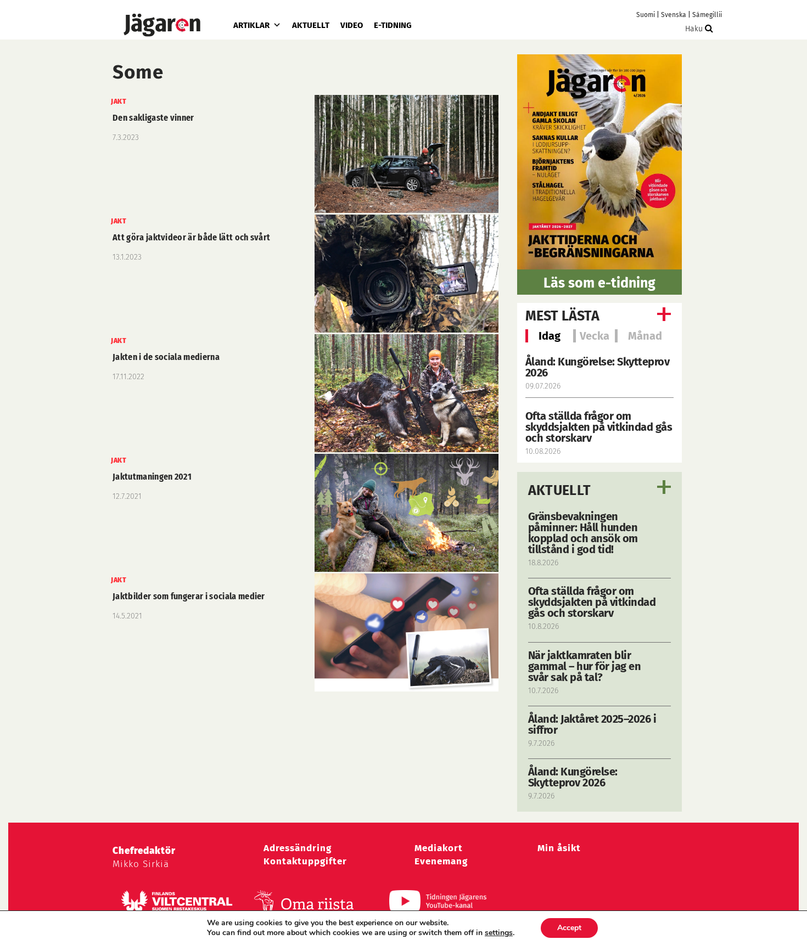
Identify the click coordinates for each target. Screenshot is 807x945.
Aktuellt (310, 25)
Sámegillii (707, 15)
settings (499, 933)
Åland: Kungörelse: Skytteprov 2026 (597, 367)
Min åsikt (559, 848)
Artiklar (251, 25)
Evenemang (441, 861)
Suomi (645, 15)
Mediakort (438, 848)
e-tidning (393, 25)
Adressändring (298, 848)
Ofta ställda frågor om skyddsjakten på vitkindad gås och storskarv (598, 427)
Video (351, 25)
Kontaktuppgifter (305, 861)
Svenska (673, 15)
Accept (569, 928)
